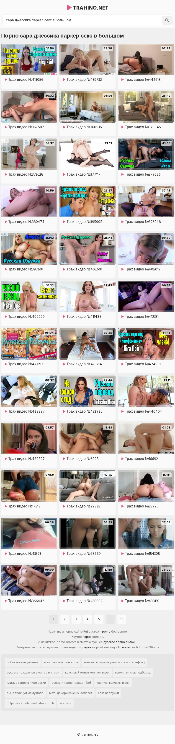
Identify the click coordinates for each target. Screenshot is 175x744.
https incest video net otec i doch (30, 703)
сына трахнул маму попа (25, 693)
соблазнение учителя (23, 662)
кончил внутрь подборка (133, 672)
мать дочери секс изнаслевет (70, 693)
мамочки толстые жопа (61, 662)
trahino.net (90, 7)
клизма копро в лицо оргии (26, 682)
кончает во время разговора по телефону (114, 662)
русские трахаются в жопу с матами (33, 672)
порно (87, 636)
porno (106, 631)
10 (121, 619)
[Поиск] (167, 20)
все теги (65, 703)
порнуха (85, 647)
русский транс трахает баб (71, 682)
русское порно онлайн (119, 642)
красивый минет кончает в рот (87, 672)
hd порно (124, 647)
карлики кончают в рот (113, 682)
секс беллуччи (108, 693)
